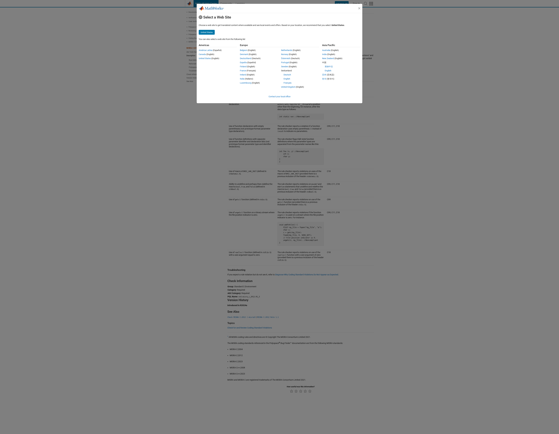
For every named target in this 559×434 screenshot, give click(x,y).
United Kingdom (288, 87)
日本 (324, 75)
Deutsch (287, 75)
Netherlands (286, 50)
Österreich (285, 58)
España (243, 62)
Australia (326, 50)
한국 (324, 79)
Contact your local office (279, 96)
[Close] (359, 8)
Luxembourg (245, 83)
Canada (202, 54)
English (287, 79)
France (243, 70)
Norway (284, 54)
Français (287, 83)
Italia (242, 79)
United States (205, 58)
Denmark (244, 54)
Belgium (243, 50)
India (324, 54)
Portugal (285, 62)
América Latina (205, 50)
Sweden (284, 66)
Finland (243, 66)
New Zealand (328, 58)
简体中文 (329, 66)
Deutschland (245, 58)
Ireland (243, 75)
